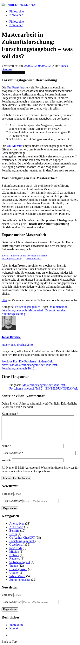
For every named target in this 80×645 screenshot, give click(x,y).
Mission (14, 551)
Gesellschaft (16, 544)
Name (6, 445)
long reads (15, 548)
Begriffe (14, 530)
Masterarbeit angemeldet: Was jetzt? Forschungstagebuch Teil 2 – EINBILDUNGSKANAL (43, 386)
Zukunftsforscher (19, 579)
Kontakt (14, 628)
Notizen (14, 555)
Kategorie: (8, 306)
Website (6, 460)
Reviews (14, 558)
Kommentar (10, 413)
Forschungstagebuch (27, 306)
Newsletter (16, 15)
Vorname (7, 493)
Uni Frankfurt (15, 87)
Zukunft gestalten (55, 310)
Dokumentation (58, 306)
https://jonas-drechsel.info (17, 344)
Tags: (44, 306)
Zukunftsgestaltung (13, 313)
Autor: (56, 65)
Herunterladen (33, 258)
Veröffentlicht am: (13, 65)
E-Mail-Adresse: (12, 501)
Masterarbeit (35, 310)
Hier (4, 300)
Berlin (13, 534)
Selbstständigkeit (19, 562)
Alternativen (16, 523)
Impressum (16, 624)
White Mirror (17, 576)
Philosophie (16, 11)
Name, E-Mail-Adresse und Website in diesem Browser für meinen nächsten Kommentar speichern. (40, 469)
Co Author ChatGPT (22, 537)
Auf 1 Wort (16, 527)
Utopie (13, 572)
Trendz (13, 565)
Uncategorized (18, 569)
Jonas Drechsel (11, 337)
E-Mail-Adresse (12, 453)
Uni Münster (14, 146)
